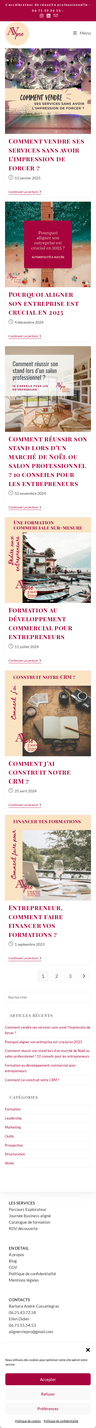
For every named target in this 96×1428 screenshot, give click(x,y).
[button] (88, 1350)
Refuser (48, 1394)
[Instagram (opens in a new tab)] (41, 15)
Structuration (15, 1154)
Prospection (14, 1145)
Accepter (48, 1379)
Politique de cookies (28, 1421)
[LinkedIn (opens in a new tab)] (48, 15)
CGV (13, 1267)
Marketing (13, 1127)
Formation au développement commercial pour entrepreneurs (41, 623)
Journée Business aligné (30, 1215)
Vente (9, 1163)
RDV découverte (23, 1228)
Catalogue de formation (29, 1222)
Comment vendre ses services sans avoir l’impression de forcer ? (47, 154)
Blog (13, 1260)
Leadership (13, 1118)
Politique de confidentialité (61, 1421)
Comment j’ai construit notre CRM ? (40, 772)
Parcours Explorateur (27, 1209)
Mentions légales (24, 1280)
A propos (16, 1254)
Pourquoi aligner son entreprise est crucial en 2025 (44, 303)
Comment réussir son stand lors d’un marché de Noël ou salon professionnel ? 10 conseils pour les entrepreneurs (48, 461)
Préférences (48, 1408)
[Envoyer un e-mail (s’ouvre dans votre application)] (55, 15)
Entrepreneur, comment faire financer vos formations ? (36, 921)
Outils (9, 1136)
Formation (13, 1109)
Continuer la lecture (25, 192)
